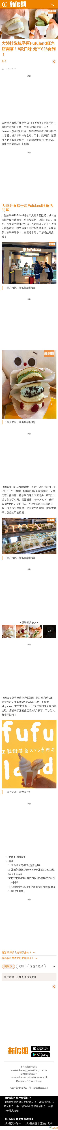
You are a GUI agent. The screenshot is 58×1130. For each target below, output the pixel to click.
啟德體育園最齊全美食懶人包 (20, 1101)
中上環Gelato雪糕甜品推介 (31, 1106)
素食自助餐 (46, 1123)
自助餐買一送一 (12, 1123)
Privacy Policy (35, 1081)
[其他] (54, 62)
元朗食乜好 (36, 966)
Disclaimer (21, 1081)
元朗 (21, 966)
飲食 (4, 61)
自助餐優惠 (31, 1123)
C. (3, 69)
